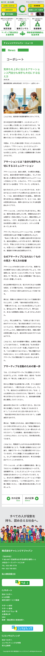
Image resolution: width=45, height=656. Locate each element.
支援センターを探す (36, 10)
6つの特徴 (6, 597)
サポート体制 (7, 605)
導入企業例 (6, 645)
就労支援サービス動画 (10, 600)
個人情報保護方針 (9, 574)
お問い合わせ (9, 5)
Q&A (3, 617)
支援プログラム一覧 (9, 611)
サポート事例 (7, 608)
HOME (4, 2)
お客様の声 (6, 614)
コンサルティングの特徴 (11, 643)
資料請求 (9, 10)
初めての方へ (7, 594)
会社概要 (11, 2)
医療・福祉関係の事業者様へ (13, 620)
